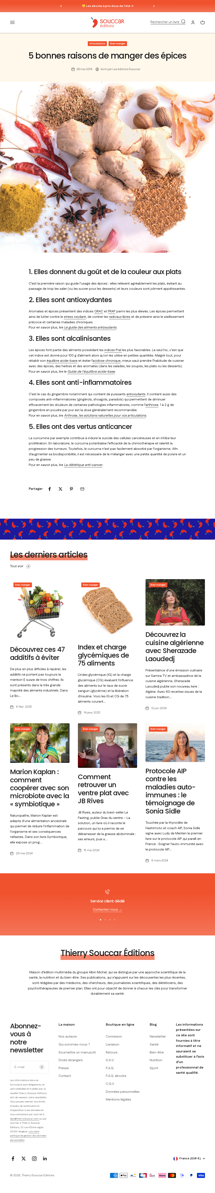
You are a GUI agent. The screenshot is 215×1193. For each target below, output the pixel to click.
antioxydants (136, 394)
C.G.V (110, 1083)
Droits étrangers (71, 1060)
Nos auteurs (68, 1036)
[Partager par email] (82, 489)
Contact (65, 1076)
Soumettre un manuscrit (77, 1052)
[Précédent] (61, 6)
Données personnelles (123, 1091)
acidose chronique (107, 360)
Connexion (114, 1036)
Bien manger (117, 43)
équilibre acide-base (62, 360)
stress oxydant (75, 316)
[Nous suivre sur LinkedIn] (45, 1158)
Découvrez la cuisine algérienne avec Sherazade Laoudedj (175, 646)
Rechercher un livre (165, 22)
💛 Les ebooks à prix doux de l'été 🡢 (107, 6)
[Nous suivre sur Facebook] (13, 1158)
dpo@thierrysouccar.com (24, 1119)
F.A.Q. (110, 1068)
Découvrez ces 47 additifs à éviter (37, 653)
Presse (64, 1068)
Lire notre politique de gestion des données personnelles (28, 1136)
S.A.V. (110, 1060)
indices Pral (113, 350)
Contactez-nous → (107, 909)
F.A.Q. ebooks (116, 1076)
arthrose (152, 405)
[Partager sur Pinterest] (71, 489)
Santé (154, 1044)
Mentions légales (118, 1099)
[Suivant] (154, 6)
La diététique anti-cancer (83, 465)
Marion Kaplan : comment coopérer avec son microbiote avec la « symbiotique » (39, 788)
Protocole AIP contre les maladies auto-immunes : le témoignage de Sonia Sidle (170, 791)
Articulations (97, 43)
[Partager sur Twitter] (60, 489)
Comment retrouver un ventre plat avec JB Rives (103, 789)
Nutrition (156, 1060)
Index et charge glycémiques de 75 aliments (103, 655)
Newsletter (158, 1036)
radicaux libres (119, 316)
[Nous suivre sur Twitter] (23, 1158)
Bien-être (157, 1052)
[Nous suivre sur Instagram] (34, 1158)
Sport (154, 1068)
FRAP (111, 311)
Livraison (112, 1044)
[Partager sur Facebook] (49, 489)
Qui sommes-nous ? (74, 1044)
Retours (112, 1052)
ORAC (98, 311)
